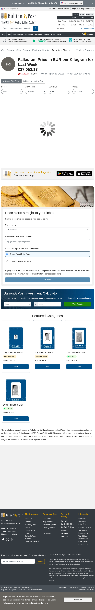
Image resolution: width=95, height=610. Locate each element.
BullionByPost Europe (30, 537)
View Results (77, 304)
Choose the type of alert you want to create (22, 249)
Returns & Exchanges (47, 532)
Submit (40, 561)
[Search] (35, 28)
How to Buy (65, 521)
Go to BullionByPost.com (73, 3)
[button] (85, 50)
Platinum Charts (40, 50)
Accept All (78, 600)
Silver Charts (23, 50)
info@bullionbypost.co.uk (11, 523)
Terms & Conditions (87, 587)
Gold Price (62, 21)
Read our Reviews (32, 542)
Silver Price (62, 25)
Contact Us (52, 9)
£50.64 (73, 25)
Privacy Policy (74, 587)
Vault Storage (17, 34)
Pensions (38, 34)
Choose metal (10, 225)
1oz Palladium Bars (75, 352)
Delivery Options (49, 528)
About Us (28, 518)
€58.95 (90, 25)
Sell (9, 34)
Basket (89, 34)
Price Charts (56, 34)
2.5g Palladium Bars (13, 352)
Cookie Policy (63, 587)
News (46, 34)
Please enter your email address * (18, 237)
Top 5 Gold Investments (83, 531)
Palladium (13, 230)
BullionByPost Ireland (30, 526)
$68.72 (81, 25)
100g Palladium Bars (13, 405)
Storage (64, 530)
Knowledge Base (84, 527)
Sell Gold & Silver (67, 527)
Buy (3, 34)
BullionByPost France (30, 531)
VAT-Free (29, 34)
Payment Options (49, 525)
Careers (28, 522)
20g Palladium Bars (44, 352)
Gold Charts (7, 50)
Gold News (82, 542)
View (16, 366)
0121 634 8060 (7, 520)
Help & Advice (63, 9)
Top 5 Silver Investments (83, 537)
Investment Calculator (82, 519)
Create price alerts (88, 28)
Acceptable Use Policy (86, 590)
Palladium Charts (61, 50)
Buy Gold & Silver (67, 524)
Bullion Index (83, 545)
